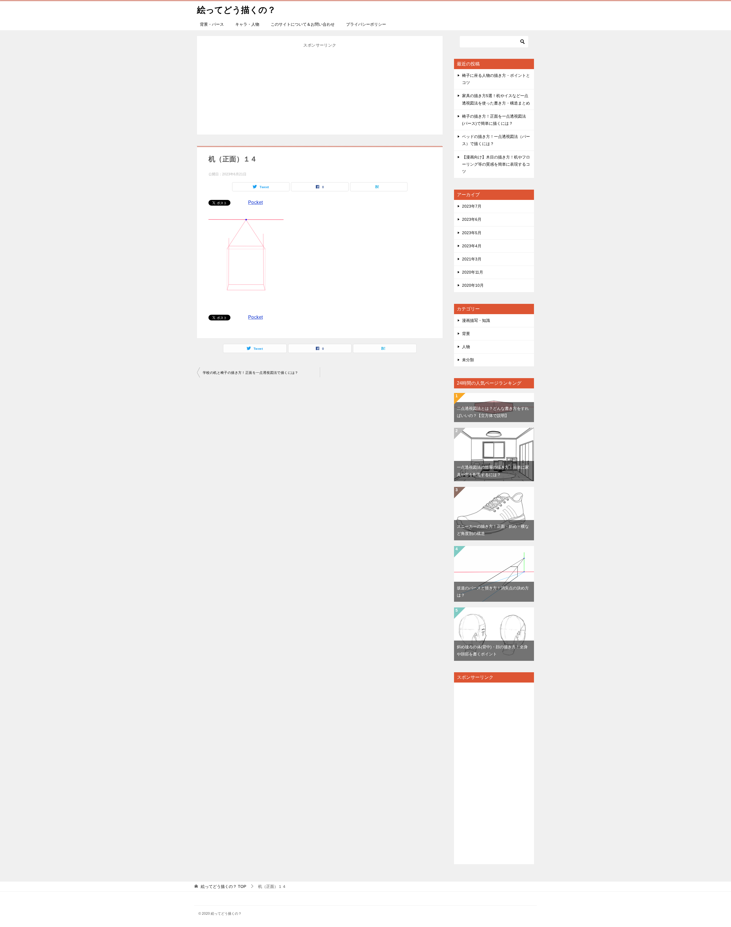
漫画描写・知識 (476, 320)
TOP (223, 886)
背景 (466, 333)
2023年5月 (471, 232)
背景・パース (212, 24)
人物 (466, 346)
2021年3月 (471, 259)
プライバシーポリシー (366, 24)
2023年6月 (471, 219)
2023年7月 (471, 206)
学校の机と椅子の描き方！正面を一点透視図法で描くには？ (250, 373)
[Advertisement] (320, 89)
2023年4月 (471, 246)
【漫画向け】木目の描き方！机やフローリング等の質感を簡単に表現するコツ (496, 164)
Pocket (255, 202)
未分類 (468, 360)
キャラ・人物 (247, 24)
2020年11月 (472, 272)
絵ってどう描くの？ (236, 10)
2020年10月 (473, 285)
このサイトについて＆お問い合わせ (303, 24)
